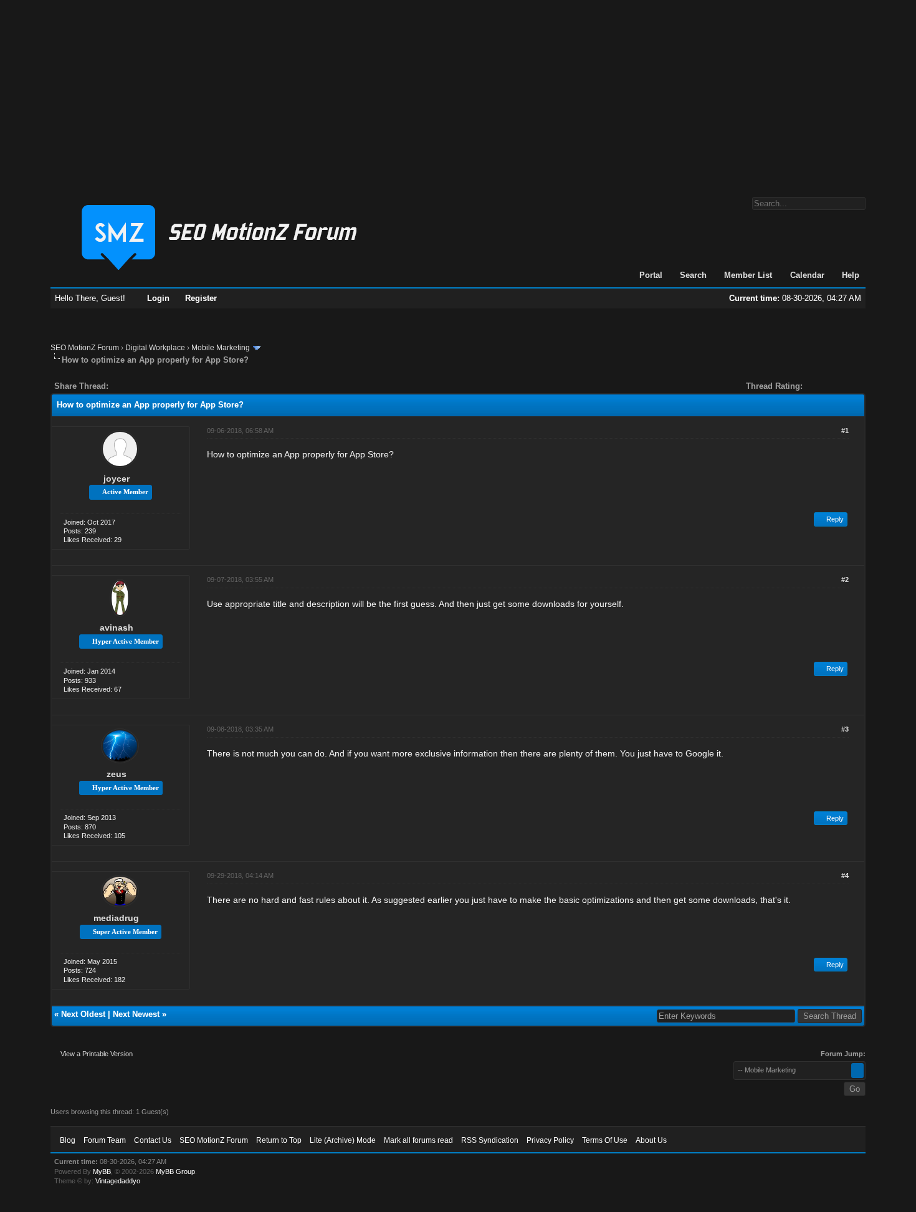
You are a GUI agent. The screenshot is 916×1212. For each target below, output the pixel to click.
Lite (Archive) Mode (343, 1140)
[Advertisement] (458, 92)
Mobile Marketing (220, 347)
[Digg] (138, 386)
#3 (845, 729)
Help (850, 275)
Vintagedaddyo (117, 1181)
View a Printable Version (96, 1053)
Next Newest (136, 1014)
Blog (67, 1140)
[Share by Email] (176, 386)
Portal (650, 275)
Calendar (807, 275)
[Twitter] (129, 386)
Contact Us (152, 1140)
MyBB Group (175, 1171)
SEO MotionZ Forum (84, 347)
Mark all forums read (418, 1140)
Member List (748, 275)
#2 (845, 579)
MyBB (102, 1171)
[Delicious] (146, 386)
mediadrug (116, 918)
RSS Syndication (489, 1140)
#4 (845, 875)
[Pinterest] (167, 386)
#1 (845, 430)
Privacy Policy (550, 1140)
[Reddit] (155, 386)
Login (158, 298)
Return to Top (279, 1140)
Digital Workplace (155, 347)
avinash (116, 627)
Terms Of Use (604, 1140)
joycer (116, 479)
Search (693, 275)
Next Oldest (83, 1014)
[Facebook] (120, 386)
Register (201, 298)
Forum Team (104, 1140)
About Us (651, 1140)
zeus (116, 774)
